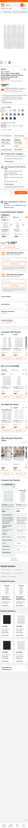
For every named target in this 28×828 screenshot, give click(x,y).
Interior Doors (7, 11)
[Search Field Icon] (22, 5)
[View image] (1, 62)
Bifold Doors (23, 11)
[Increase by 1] (11, 192)
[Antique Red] (14, 110)
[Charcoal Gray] (10, 118)
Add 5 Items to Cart (10, 247)
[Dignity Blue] (18, 114)
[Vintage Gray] (22, 110)
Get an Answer (14, 263)
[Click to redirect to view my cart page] (25, 5)
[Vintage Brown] (10, 114)
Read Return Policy (9, 207)
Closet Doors (15, 11)
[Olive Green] (22, 114)
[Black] (14, 118)
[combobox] (12, 5)
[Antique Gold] (2, 114)
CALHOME (5, 626)
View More (14, 558)
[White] (2, 110)
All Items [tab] (4, 370)
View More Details (7, 102)
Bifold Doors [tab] (14, 370)
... (1, 12)
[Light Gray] (6, 114)
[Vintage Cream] (18, 110)
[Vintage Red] (2, 118)
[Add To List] (22, 69)
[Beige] (6, 110)
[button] (14, 296)
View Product (5, 605)
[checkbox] (5, 158)
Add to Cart (22, 192)
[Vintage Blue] (14, 114)
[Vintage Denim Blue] (10, 110)
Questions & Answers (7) (17, 80)
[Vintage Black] (6, 118)
